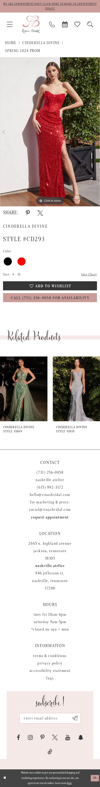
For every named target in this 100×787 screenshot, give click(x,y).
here (69, 783)
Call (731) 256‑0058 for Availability (50, 298)
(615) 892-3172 (50, 487)
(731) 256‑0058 (50, 472)
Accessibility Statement (50, 670)
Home (10, 42)
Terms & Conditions (50, 655)
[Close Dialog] (4, 778)
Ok (95, 778)
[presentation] (23, 388)
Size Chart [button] (89, 274)
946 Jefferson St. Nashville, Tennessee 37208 (50, 581)
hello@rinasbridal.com (50, 494)
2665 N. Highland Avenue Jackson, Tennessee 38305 (49, 551)
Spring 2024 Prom (22, 50)
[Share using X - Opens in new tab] (40, 213)
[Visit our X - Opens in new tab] (55, 737)
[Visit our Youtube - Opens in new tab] (67, 737)
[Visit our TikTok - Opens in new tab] (50, 751)
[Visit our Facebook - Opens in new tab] (18, 737)
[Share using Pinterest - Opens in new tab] (28, 213)
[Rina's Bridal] (31, 24)
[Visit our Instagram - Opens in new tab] (30, 737)
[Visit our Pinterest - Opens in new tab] (42, 737)
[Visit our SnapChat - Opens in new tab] (80, 737)
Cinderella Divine (41, 42)
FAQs (50, 678)
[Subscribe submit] (75, 718)
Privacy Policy (49, 663)
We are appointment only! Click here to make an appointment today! (50, 6)
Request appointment (50, 517)
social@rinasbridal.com (50, 509)
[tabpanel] (50, 131)
